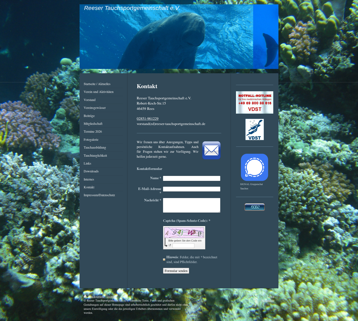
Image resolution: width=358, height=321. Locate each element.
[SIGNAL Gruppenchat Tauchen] (254, 167)
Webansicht (267, 300)
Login (270, 296)
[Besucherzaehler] (254, 207)
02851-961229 (147, 118)
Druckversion (96, 296)
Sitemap (111, 296)
